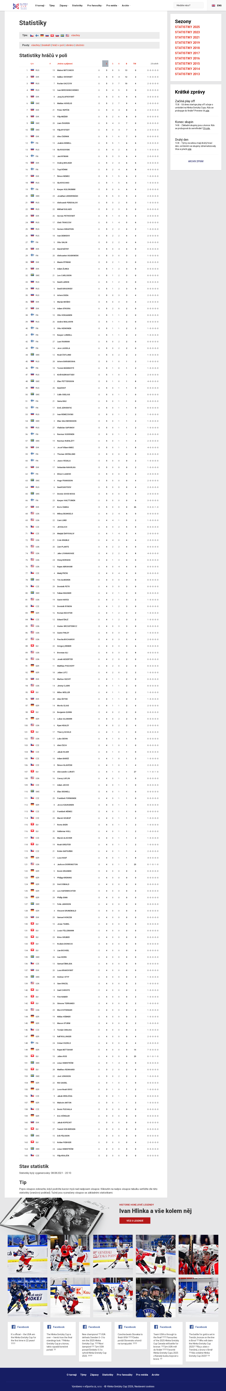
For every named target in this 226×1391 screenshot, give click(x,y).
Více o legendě (135, 1221)
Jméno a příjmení (64, 64)
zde (207, 110)
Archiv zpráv (196, 161)
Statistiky (107, 1374)
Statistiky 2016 (187, 58)
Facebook (23, 1327)
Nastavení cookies (144, 1386)
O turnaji (72, 1374)
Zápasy (94, 1374)
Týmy (83, 1374)
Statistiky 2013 (187, 74)
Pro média (142, 1374)
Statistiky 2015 (187, 63)
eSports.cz (90, 1386)
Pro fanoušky (124, 1374)
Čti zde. (206, 128)
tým (32, 64)
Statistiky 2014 (187, 69)
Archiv (155, 1374)
